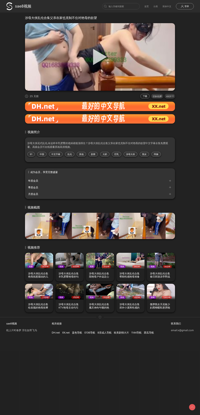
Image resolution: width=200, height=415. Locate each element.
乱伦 (70, 154)
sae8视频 (23, 6)
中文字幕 (55, 154)
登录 (186, 6)
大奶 (105, 154)
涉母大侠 (130, 154)
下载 (145, 96)
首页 (146, 6)
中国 (42, 154)
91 (31, 154)
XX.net (66, 332)
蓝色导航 (77, 332)
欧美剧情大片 (121, 332)
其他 (81, 154)
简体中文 (166, 6)
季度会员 (33, 187)
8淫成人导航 (105, 332)
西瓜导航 (149, 332)
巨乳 (116, 154)
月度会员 (33, 194)
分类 (155, 6)
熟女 (144, 154)
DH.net (56, 332)
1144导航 (136, 332)
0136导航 (89, 332)
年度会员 (33, 180)
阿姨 (156, 154)
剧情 (93, 154)
